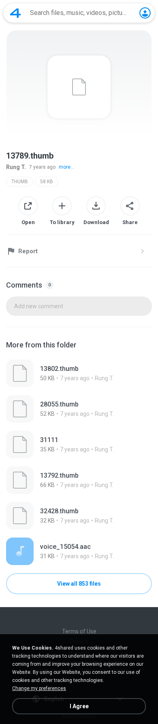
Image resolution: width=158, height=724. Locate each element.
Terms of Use (79, 631)
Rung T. (16, 167)
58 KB (46, 181)
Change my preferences (39, 688)
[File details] (79, 373)
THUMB (19, 181)
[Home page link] (15, 13)
